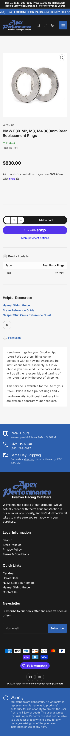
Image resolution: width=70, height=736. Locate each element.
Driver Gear (10, 578)
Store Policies (12, 545)
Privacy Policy (12, 549)
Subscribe (57, 628)
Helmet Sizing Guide (16, 587)
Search (7, 540)
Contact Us (10, 592)
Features (14, 338)
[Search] (38, 25)
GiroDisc (8, 125)
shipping (29, 459)
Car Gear (9, 573)
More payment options (35, 237)
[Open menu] (63, 25)
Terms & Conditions (16, 554)
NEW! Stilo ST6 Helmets (19, 582)
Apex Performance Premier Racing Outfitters (39, 683)
